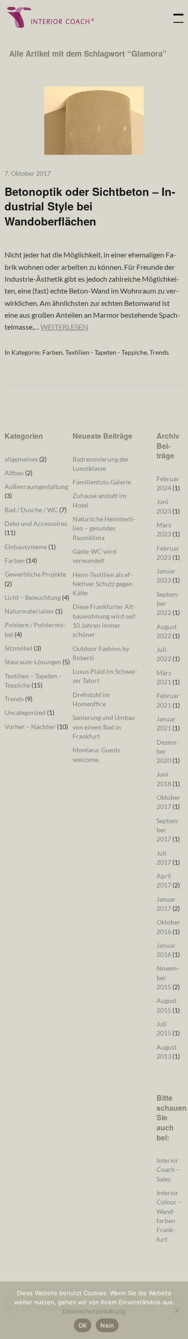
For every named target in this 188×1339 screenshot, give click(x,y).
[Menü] (174, 14)
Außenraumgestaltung (36, 486)
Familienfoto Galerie (102, 482)
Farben (52, 352)
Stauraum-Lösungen (33, 662)
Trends (159, 352)
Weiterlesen (64, 326)
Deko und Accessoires (36, 523)
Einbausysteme (26, 547)
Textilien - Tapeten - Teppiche (106, 352)
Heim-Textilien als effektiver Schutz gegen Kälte (102, 584)
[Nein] (176, 1310)
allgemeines (21, 459)
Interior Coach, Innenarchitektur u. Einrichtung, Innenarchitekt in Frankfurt (50, 17)
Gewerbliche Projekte (35, 574)
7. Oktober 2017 (28, 173)
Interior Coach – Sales (168, 1169)
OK (82, 1325)
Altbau (14, 473)
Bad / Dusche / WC (31, 510)
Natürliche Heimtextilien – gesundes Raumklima (104, 528)
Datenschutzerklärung (94, 1311)
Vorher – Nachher (30, 726)
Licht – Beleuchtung (33, 597)
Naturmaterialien (29, 611)
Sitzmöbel (18, 648)
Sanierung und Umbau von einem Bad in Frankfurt (104, 727)
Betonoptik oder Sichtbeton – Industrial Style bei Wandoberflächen (90, 206)
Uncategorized (25, 712)
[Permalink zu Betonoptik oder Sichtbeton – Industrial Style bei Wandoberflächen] (94, 151)
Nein (107, 1325)
